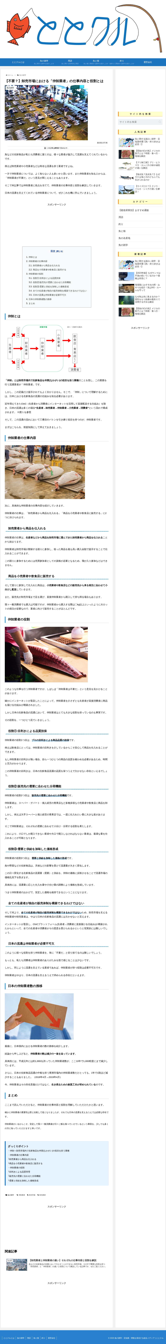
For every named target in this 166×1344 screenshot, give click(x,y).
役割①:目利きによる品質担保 (46, 278)
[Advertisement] (57, 225)
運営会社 (51, 1338)
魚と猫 (122, 231)
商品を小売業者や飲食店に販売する (49, 269)
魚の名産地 (124, 238)
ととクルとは (9, 1338)
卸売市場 (32, 1195)
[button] (160, 121)
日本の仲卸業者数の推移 (40, 299)
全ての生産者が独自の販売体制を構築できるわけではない (60, 291)
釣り (121, 224)
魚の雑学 (11, 1195)
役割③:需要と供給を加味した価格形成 (51, 286)
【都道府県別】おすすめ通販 (134, 210)
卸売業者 (42, 1195)
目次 (53, 251)
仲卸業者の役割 (36, 274)
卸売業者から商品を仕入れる (46, 265)
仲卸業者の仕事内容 (38, 261)
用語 (121, 217)
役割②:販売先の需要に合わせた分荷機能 (52, 282)
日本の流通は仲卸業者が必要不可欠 (49, 295)
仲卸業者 (22, 1195)
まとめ (32, 303)
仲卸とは (33, 257)
